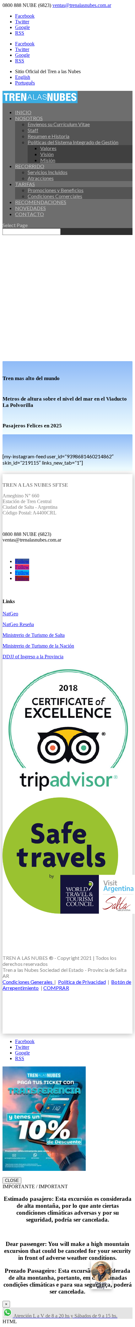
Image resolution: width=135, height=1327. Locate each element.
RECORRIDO (29, 166)
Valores (48, 148)
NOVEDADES (30, 208)
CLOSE (12, 1180)
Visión (47, 154)
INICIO (23, 112)
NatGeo (10, 613)
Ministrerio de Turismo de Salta (34, 635)
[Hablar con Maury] (110, 1275)
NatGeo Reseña (18, 624)
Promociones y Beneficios (56, 190)
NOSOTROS (29, 118)
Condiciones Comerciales (55, 196)
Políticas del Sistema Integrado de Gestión (73, 142)
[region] (67, 298)
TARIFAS (25, 184)
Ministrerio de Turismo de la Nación (38, 646)
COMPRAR (56, 988)
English (22, 77)
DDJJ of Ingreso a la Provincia (33, 656)
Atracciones (41, 178)
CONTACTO (29, 214)
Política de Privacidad (82, 982)
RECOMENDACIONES (40, 202)
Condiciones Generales (28, 982)
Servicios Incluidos (48, 172)
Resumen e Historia (48, 136)
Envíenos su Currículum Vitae (59, 124)
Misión (47, 160)
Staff (33, 130)
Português (25, 82)
